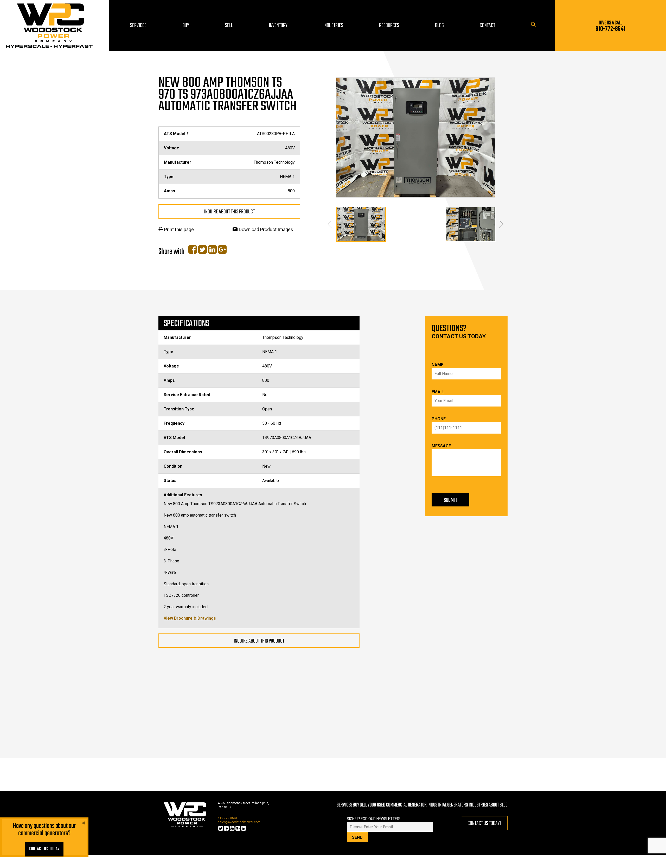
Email (438, 391)
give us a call (610, 26)
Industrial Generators (447, 805)
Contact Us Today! (484, 823)
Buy (356, 805)
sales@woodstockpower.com (239, 822)
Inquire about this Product (229, 212)
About (494, 805)
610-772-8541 (228, 818)
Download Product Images (266, 229)
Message (441, 445)
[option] (415, 137)
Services (344, 805)
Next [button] (501, 224)
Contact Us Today (44, 849)
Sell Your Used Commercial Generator (393, 805)
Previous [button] (330, 224)
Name (437, 364)
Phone (439, 418)
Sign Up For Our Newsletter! (373, 819)
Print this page (179, 229)
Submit (450, 500)
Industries (478, 805)
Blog (503, 805)
